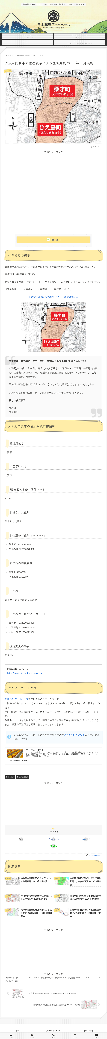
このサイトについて (53, 1031)
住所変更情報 (23, 777)
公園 (16, 981)
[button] (98, 616)
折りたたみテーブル (76, 978)
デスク (19, 978)
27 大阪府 (11, 777)
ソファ (97, 978)
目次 (53, 239)
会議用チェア (60, 978)
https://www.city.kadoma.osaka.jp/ (24, 673)
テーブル (89, 978)
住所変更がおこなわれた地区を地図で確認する (53, 297)
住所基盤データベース (16, 699)
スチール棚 (9, 978)
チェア (36, 978)
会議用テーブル (47, 978)
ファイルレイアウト (74, 734)
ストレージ (27, 978)
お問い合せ (88, 1031)
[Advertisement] (53, 172)
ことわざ (9, 981)
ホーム (18, 1031)
